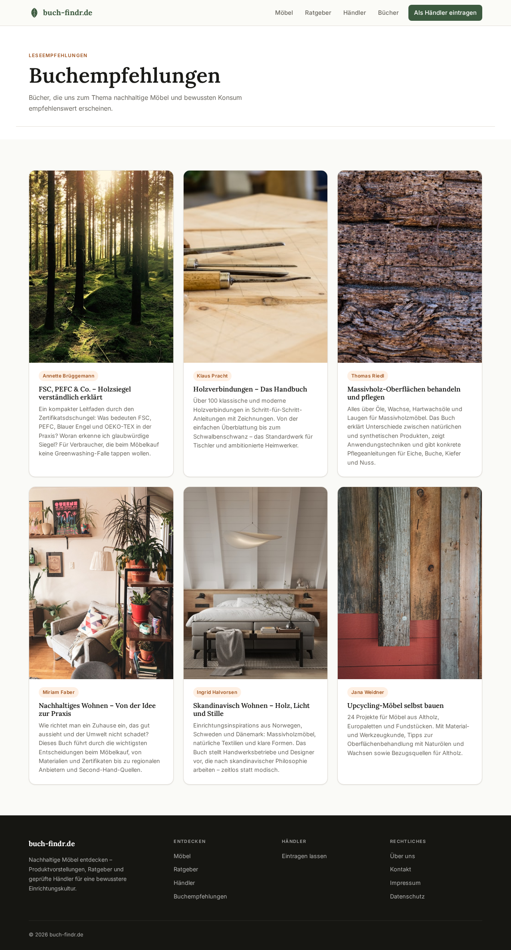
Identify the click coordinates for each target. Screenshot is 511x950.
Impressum (405, 882)
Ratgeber (318, 12)
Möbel (284, 12)
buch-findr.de (52, 843)
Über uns (402, 856)
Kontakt (400, 869)
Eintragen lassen (304, 856)
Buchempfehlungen (200, 896)
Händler (354, 12)
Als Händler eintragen (445, 12)
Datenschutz (407, 896)
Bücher (388, 12)
